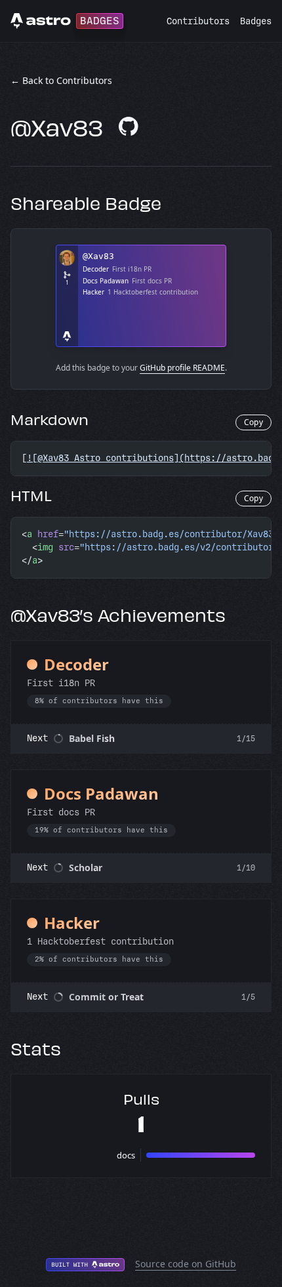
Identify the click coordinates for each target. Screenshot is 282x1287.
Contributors (198, 21)
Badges (256, 21)
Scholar (85, 867)
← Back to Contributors (61, 80)
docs (126, 1155)
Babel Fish (92, 738)
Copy (253, 422)
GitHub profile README (182, 367)
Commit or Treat (106, 997)
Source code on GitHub (185, 1263)
